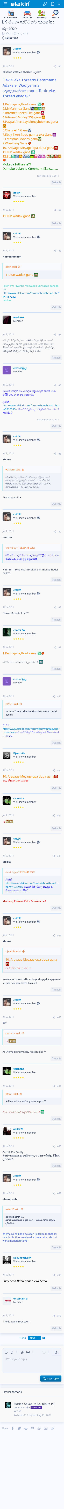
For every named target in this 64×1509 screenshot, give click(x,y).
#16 (59, 1086)
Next (33, 1338)
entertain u (20, 1298)
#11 (59, 770)
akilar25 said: (12, 1209)
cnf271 (8, 33)
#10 (59, 696)
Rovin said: (11, 266)
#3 (60, 250)
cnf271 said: (11, 704)
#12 (59, 815)
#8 (60, 607)
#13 (59, 856)
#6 (60, 453)
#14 (59, 935)
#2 (60, 210)
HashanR (19, 317)
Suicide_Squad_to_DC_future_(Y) (34, 1404)
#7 (60, 531)
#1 (60, 66)
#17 (59, 1146)
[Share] (55, 66)
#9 (60, 647)
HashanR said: (13, 469)
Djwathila (19, 753)
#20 (59, 1315)
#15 (59, 1017)
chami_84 (19, 630)
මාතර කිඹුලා (20, 368)
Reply (58, 182)
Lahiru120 (22, 1415)
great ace (19, 1407)
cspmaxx (18, 798)
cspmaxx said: (12, 1033)
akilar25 (18, 1129)
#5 (60, 385)
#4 (60, 334)
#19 (59, 1275)
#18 (59, 1193)
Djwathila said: (13, 951)
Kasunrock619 (22, 1257)
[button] (5, 4)
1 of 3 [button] (22, 1338)
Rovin (16, 192)
